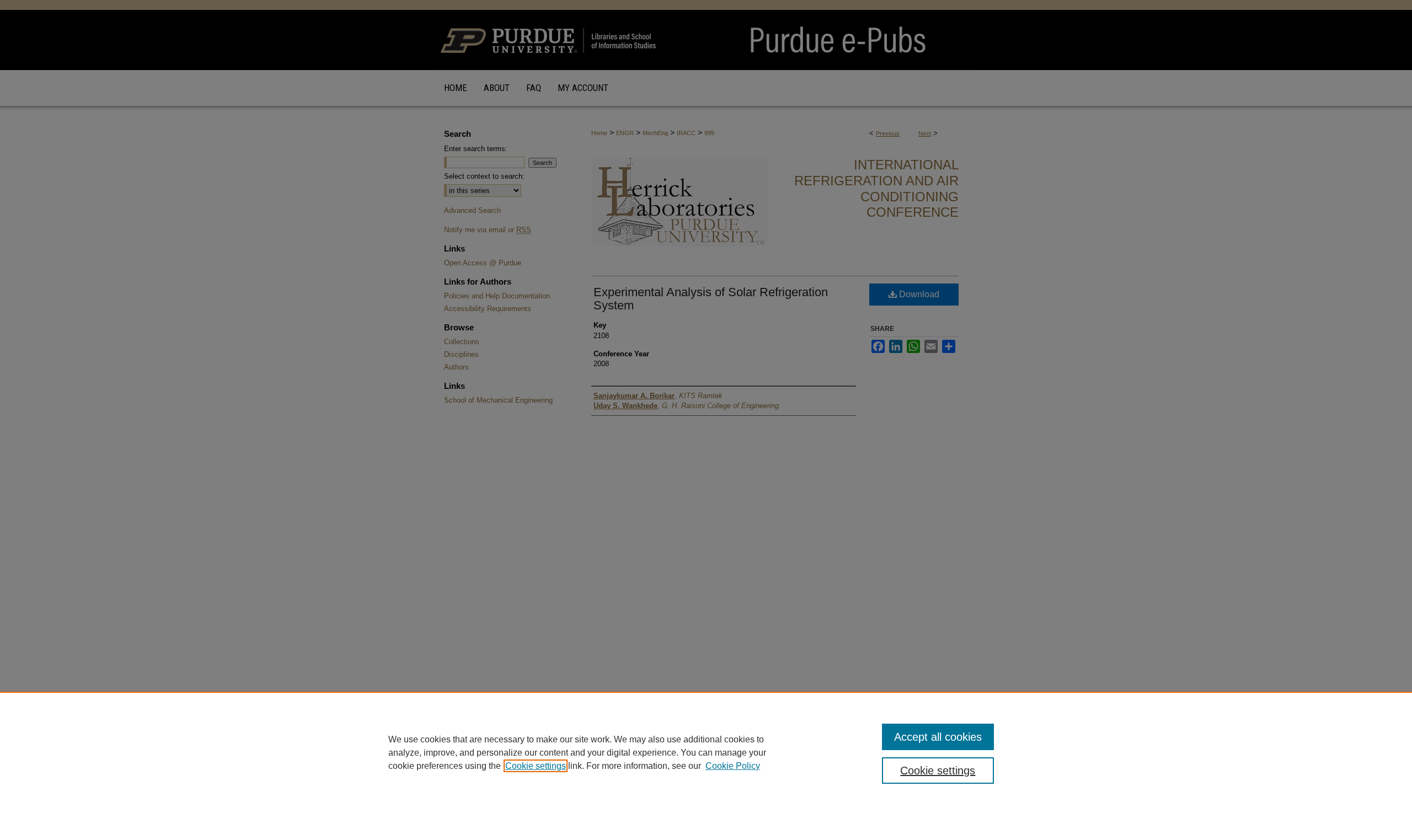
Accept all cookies (938, 737)
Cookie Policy (732, 766)
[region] (706, 752)
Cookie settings (535, 766)
